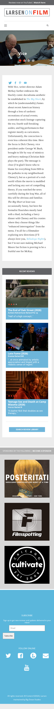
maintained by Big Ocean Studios (27, 699)
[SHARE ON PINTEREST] (21, 82)
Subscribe (8, 635)
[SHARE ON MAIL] (27, 82)
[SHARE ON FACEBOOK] (17, 82)
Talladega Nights (35, 238)
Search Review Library (27, 429)
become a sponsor (42, 451)
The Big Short (33, 99)
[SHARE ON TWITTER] (12, 82)
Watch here (39, 2)
